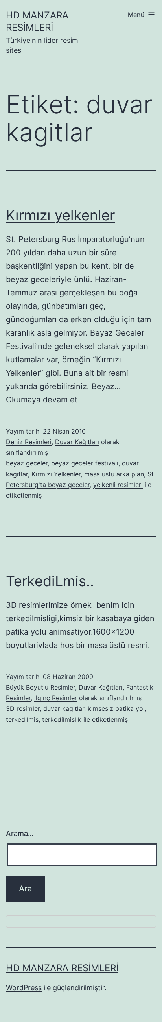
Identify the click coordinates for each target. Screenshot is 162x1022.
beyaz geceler (27, 463)
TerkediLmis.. (50, 581)
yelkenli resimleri (118, 485)
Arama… (20, 833)
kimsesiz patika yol (116, 708)
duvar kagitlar (63, 708)
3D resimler (23, 708)
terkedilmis (22, 719)
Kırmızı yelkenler (60, 215)
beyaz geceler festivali (84, 463)
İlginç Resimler (55, 698)
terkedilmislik (61, 719)
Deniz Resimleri (29, 442)
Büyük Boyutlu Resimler (40, 687)
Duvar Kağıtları (77, 442)
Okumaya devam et (41, 399)
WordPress (24, 987)
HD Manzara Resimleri (62, 968)
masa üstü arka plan (114, 474)
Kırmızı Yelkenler (56, 474)
